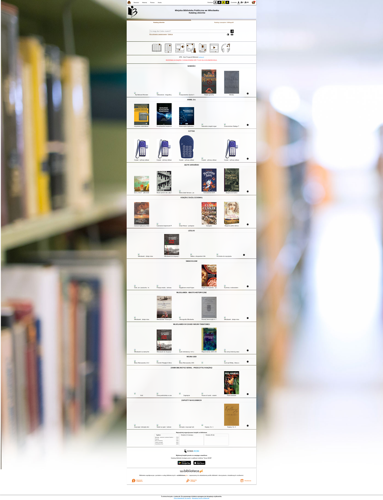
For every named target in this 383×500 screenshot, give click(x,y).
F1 (242, 2)
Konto (160, 2)
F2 (247, 2)
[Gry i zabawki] (191, 52)
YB (223, 2)
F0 (239, 2)
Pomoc (152, 2)
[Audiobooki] (180, 52)
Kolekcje (170, 34)
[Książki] (157, 52)
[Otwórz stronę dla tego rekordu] (142, 93)
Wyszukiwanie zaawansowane (158, 34)
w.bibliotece (182, 475)
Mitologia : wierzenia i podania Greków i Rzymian (166, 437)
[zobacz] (201, 57)
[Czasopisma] (203, 52)
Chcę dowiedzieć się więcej (182, 498)
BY (227, 2)
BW (219, 2)
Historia (144, 2)
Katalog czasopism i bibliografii (224, 22)
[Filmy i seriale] (214, 52)
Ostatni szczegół (159, 442)
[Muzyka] (226, 52)
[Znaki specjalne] (232, 34)
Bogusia (157, 439)
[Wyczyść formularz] (228, 34)
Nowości (136, 2)
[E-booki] (168, 52)
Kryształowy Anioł (159, 443)
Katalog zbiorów (158, 22)
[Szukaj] (232, 31)
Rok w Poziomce (159, 440)
